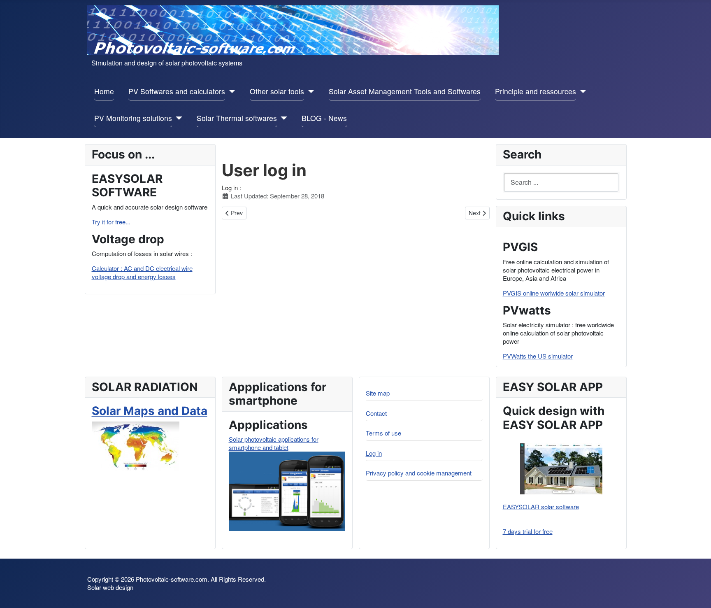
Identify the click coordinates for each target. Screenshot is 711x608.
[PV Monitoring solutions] (177, 118)
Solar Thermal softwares (237, 118)
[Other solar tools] (309, 91)
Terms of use (383, 433)
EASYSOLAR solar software (541, 507)
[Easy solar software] (561, 468)
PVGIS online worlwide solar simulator (554, 293)
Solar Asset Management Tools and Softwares (405, 91)
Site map (378, 393)
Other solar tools (277, 91)
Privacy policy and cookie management (419, 472)
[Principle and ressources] (581, 91)
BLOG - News (324, 118)
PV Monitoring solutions (133, 118)
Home (104, 91)
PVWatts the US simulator (538, 356)
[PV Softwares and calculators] (230, 91)
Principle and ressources (535, 91)
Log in (374, 453)
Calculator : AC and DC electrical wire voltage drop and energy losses (142, 272)
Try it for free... (111, 221)
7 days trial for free (528, 531)
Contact (376, 413)
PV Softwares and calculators (176, 91)
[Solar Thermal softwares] (282, 118)
